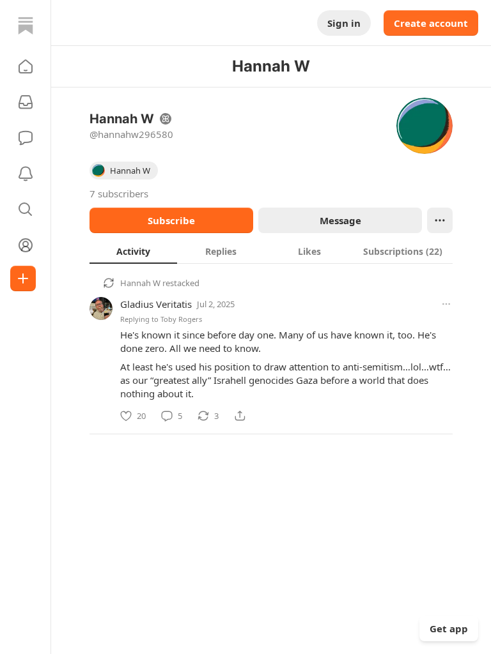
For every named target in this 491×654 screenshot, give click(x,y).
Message (340, 220)
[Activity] (25, 173)
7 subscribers (119, 193)
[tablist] (271, 251)
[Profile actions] (440, 220)
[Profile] (25, 245)
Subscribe (171, 220)
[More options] (446, 304)
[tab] (133, 251)
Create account (431, 23)
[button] (25, 66)
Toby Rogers (181, 319)
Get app (449, 628)
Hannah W (140, 283)
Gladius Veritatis (156, 304)
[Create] (23, 278)
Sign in (344, 23)
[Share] (240, 416)
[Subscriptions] (25, 102)
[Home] (25, 25)
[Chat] (25, 138)
